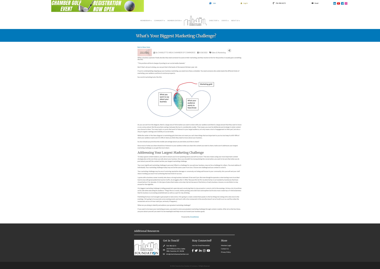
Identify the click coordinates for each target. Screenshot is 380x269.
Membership (145, 20)
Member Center (173, 20)
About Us (234, 20)
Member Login (226, 245)
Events (224, 20)
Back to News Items (144, 47)
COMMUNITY (158, 20)
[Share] (229, 50)
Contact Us (225, 249)
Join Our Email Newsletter (201, 245)
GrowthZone (194, 217)
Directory (213, 20)
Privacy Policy (226, 252)
